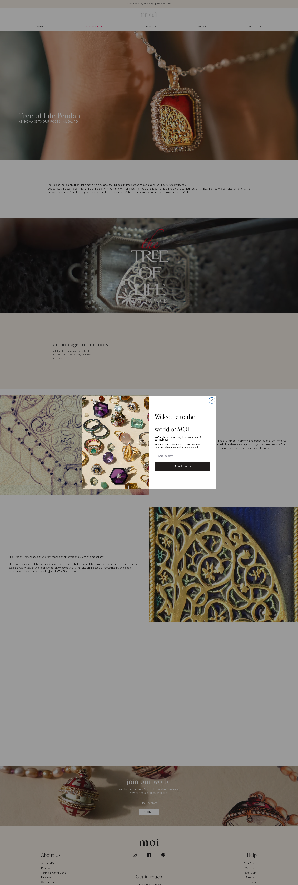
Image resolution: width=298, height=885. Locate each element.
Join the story (183, 466)
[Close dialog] (212, 400)
